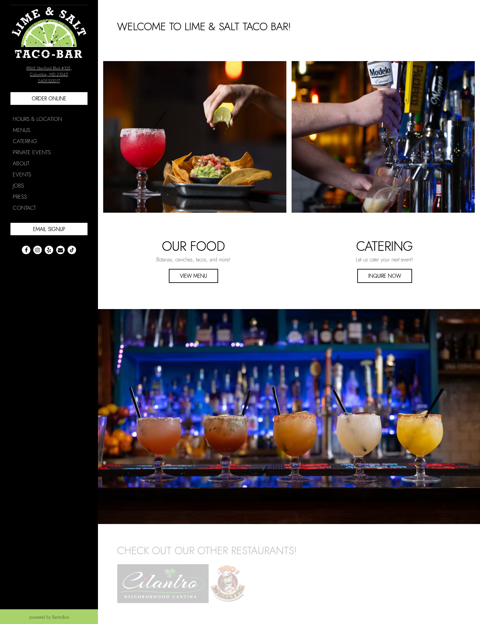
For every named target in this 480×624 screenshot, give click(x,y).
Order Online (49, 98)
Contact (24, 208)
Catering (25, 141)
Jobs (18, 185)
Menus (21, 130)
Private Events (32, 152)
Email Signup (49, 229)
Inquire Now (384, 276)
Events (22, 174)
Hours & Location (37, 119)
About (21, 163)
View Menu (193, 276)
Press (20, 197)
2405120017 (49, 81)
